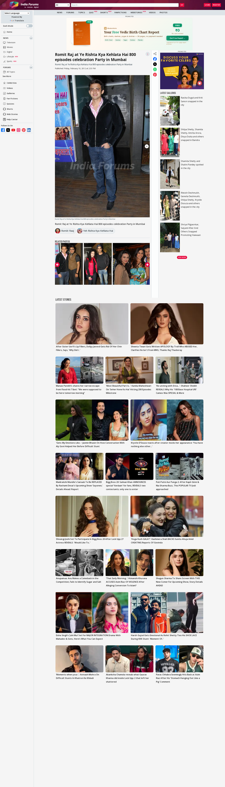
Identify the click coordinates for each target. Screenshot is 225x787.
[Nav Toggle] (4, 5)
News (5, 38)
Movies (10, 47)
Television (11, 42)
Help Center (12, 119)
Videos (10, 88)
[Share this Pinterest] (155, 74)
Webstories (136, 12)
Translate (19, 20)
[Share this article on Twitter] (155, 64)
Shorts (10, 109)
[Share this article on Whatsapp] (155, 69)
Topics (81, 12)
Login (207, 5)
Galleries (11, 93)
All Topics (11, 72)
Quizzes (10, 104)
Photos (163, 12)
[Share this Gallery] (155, 54)
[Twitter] (8, 130)
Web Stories (12, 114)
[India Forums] (24, 5)
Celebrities (12, 83)
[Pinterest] (24, 130)
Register (216, 5)
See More (7, 76)
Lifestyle (10, 56)
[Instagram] (18, 130)
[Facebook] (3, 130)
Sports (9, 61)
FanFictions (120, 12)
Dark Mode (8, 26)
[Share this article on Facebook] (155, 59)
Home (9, 32)
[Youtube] (13, 130)
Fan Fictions (12, 98)
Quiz (91, 12)
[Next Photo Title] (135, 146)
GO (182, 5)
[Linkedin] (29, 130)
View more (182, 257)
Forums (7, 67)
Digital (9, 52)
